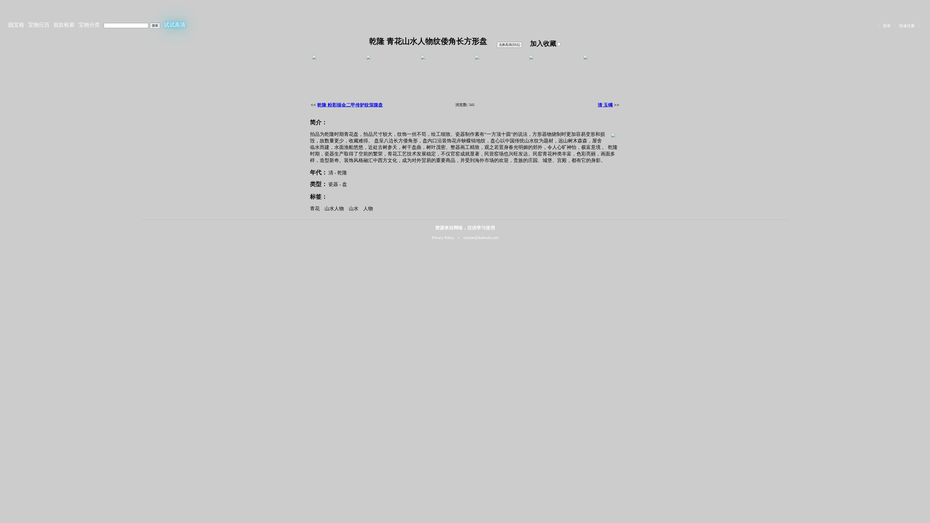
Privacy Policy (443, 238)
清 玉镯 (605, 105)
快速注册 (907, 26)
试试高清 (174, 25)
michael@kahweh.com (480, 238)
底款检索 (64, 25)
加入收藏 (543, 43)
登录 (887, 26)
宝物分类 (89, 25)
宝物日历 (38, 25)
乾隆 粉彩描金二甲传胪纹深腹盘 (350, 105)
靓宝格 (16, 25)
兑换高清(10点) (509, 44)
